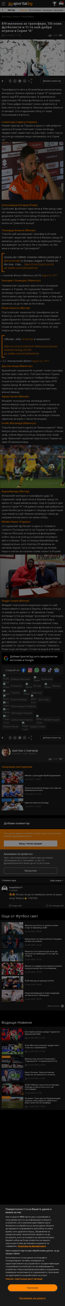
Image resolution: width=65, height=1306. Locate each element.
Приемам (32, 1287)
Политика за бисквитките (32, 1246)
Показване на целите (32, 1298)
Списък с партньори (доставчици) (24, 1278)
